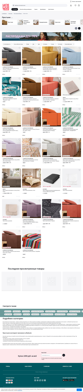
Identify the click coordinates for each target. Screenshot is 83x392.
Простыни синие (26, 314)
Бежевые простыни (17, 314)
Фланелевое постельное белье (47, 314)
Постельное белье (25, 311)
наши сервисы (28, 366)
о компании (46, 366)
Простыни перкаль (8, 314)
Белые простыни (8, 311)
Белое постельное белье (72, 314)
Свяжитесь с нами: (67, 366)
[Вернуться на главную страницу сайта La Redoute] (6, 7)
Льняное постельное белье (75, 311)
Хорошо (79, 389)
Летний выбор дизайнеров (26, 9)
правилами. (20, 390)
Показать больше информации (41, 371)
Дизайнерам (43, 9)
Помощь (8, 366)
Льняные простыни (16, 311)
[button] (78, 5)
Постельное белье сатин (50, 311)
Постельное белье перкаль (62, 311)
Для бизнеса (51, 9)
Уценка (35, 9)
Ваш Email (44, 352)
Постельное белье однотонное (37, 311)
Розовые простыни (35, 314)
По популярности (6, 44)
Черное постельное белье (60, 314)
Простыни (25, 13)
